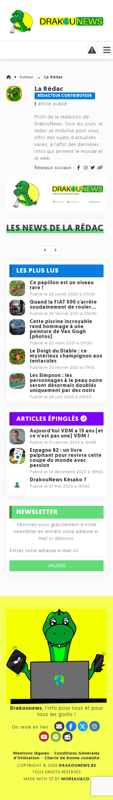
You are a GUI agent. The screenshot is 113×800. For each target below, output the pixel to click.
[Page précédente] (45, 250)
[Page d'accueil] (8, 77)
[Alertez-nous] (92, 52)
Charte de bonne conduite (72, 758)
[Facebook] (71, 726)
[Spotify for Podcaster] (56, 736)
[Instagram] (94, 726)
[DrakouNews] (56, 32)
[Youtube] (44, 736)
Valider (56, 565)
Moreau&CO (75, 779)
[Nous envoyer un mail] (59, 726)
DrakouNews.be (77, 766)
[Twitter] (83, 726)
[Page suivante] (55, 250)
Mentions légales (31, 753)
